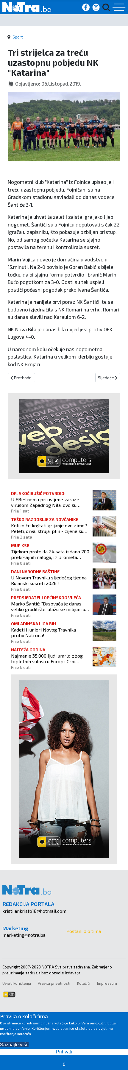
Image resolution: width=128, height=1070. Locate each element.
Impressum (107, 983)
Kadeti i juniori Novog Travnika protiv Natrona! (43, 632)
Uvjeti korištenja (16, 983)
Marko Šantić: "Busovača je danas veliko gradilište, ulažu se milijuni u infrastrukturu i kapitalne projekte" (48, 606)
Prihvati (64, 1051)
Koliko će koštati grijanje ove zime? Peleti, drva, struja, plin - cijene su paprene (49, 528)
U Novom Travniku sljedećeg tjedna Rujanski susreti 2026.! (49, 580)
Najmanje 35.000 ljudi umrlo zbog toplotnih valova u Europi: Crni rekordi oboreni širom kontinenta (47, 658)
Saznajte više (14, 1044)
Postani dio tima (83, 931)
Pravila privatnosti (54, 983)
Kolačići (83, 983)
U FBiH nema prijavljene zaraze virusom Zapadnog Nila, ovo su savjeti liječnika (45, 502)
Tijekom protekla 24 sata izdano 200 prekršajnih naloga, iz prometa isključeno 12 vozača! (50, 554)
